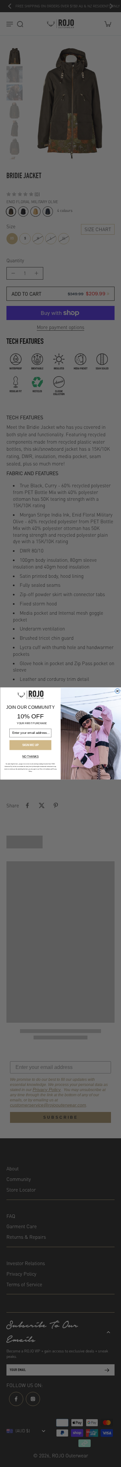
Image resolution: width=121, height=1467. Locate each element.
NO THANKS (30, 757)
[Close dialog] (117, 691)
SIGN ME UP (30, 745)
